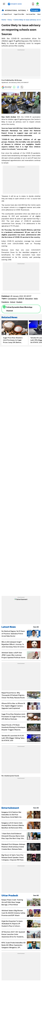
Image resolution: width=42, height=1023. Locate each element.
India (36, 298)
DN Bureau (18, 80)
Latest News (9, 626)
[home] (3, 10)
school (12, 302)
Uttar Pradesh (10, 895)
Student (19, 302)
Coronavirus (12, 298)
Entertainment (10, 807)
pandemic (5, 302)
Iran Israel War (30, 14)
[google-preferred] (7, 87)
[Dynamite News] (14, 4)
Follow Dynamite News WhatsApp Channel (19, 309)
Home (4, 19)
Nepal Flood (8, 14)
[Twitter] (21, 87)
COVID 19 (21, 298)
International (11, 10)
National (22, 10)
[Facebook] (18, 87)
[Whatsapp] (4, 306)
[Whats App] (14, 87)
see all (36, 627)
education (29, 298)
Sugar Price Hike (19, 14)
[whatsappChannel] (37, 4)
